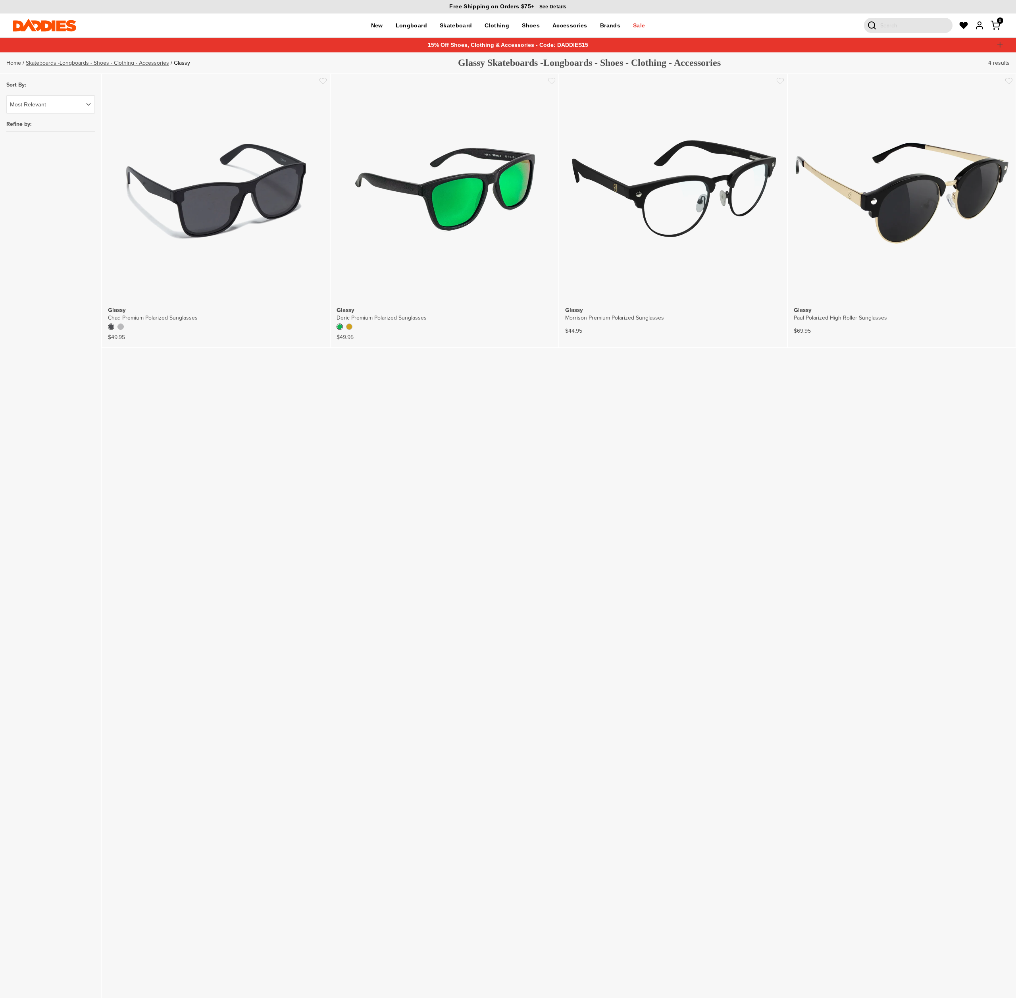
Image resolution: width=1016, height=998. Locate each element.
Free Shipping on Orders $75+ (507, 6)
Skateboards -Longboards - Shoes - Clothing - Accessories (97, 63)
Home (13, 63)
